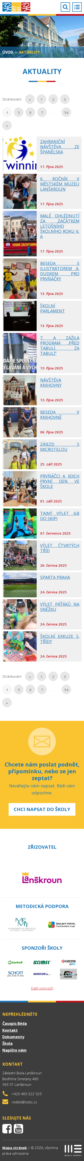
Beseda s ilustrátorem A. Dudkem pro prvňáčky (59, 271)
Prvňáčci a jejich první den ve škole (59, 481)
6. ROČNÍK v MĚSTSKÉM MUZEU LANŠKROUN (59, 184)
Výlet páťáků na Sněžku (59, 607)
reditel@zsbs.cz (24, 1102)
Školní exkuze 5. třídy (59, 639)
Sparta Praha (55, 577)
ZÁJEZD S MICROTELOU (59, 447)
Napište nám (14, 1050)
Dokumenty (13, 1036)
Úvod (7, 52)
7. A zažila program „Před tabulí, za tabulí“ (59, 345)
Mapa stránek (14, 1147)
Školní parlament (52, 308)
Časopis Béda (14, 1023)
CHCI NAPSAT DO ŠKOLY (42, 809)
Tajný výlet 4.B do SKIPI (59, 516)
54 (66, 112)
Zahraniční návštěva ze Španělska (59, 146)
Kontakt (10, 1030)
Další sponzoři (42, 988)
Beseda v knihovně (59, 414)
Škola (7, 1043)
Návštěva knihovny (51, 382)
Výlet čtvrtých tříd (59, 548)
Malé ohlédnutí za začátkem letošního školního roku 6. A (59, 226)
